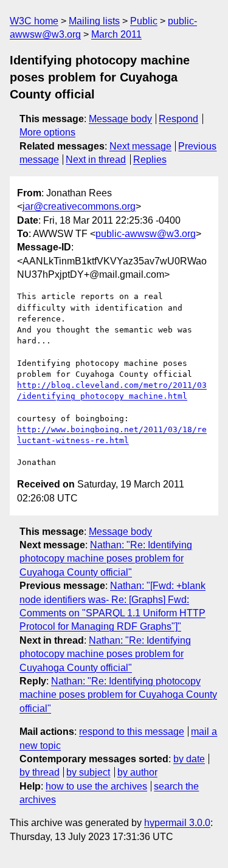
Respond (178, 119)
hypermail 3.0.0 (177, 823)
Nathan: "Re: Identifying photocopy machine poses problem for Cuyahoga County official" (105, 558)
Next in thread (96, 159)
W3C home (34, 21)
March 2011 (116, 34)
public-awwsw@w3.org (145, 234)
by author (137, 772)
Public (143, 21)
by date (189, 759)
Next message (140, 146)
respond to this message (131, 731)
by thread (39, 772)
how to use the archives (96, 786)
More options (47, 132)
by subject (88, 772)
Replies (150, 159)
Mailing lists (94, 21)
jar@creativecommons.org (79, 206)
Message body (120, 119)
